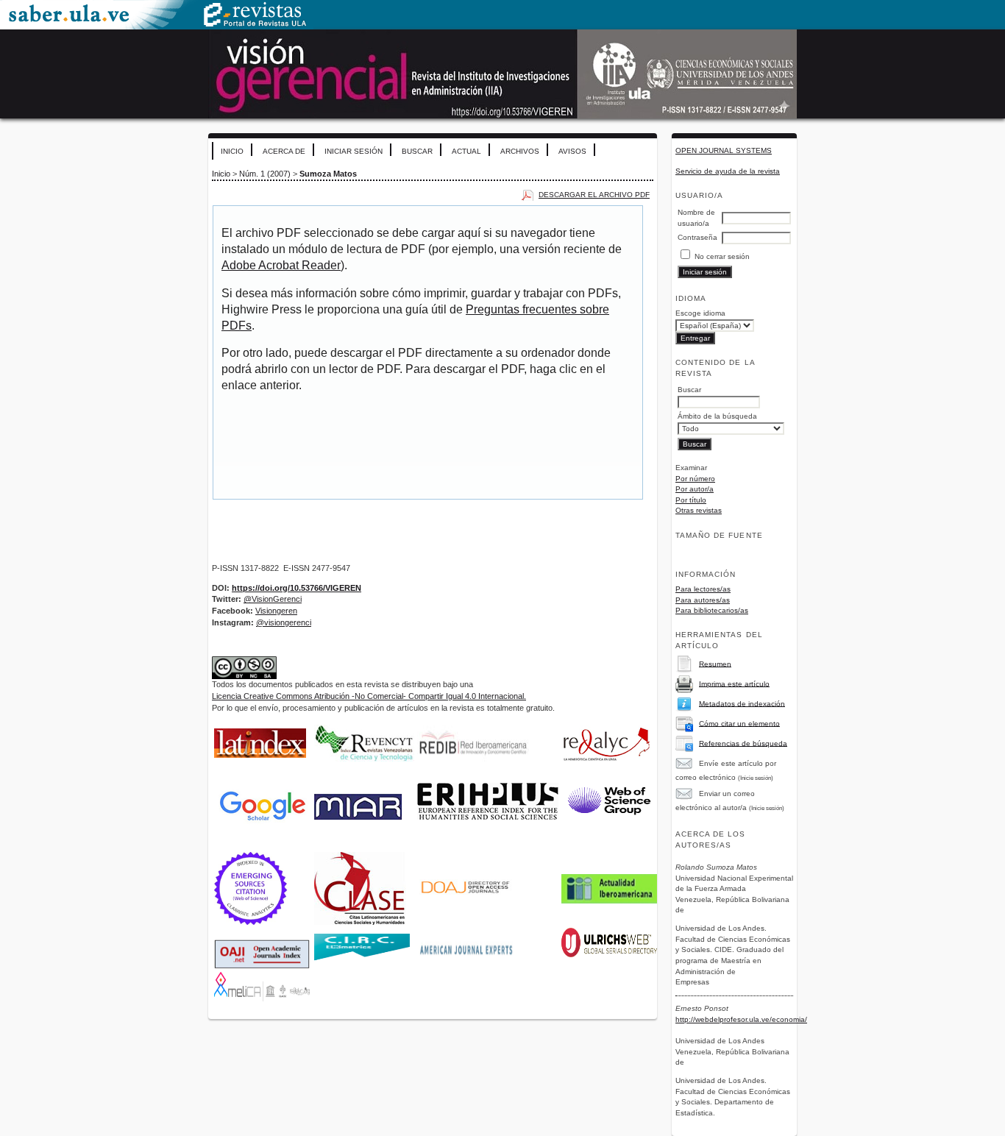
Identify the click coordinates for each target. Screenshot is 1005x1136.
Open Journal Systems (723, 150)
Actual (466, 151)
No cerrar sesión (722, 256)
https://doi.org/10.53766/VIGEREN (296, 587)
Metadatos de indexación (742, 703)
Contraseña (697, 237)
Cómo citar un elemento (739, 723)
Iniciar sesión (353, 151)
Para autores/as (702, 600)
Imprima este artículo (734, 683)
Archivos (519, 151)
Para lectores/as (703, 589)
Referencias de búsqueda (743, 743)
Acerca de (284, 151)
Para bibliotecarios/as (711, 610)
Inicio (232, 151)
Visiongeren (276, 610)
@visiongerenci (283, 622)
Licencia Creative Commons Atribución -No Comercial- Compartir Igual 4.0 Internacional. (369, 696)
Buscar (417, 151)
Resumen (715, 663)
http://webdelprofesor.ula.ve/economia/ (741, 1019)
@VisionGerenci (273, 598)
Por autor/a (694, 489)
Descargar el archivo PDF (594, 195)
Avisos (572, 151)
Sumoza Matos (328, 173)
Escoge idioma (700, 313)
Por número (695, 479)
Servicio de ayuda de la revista (727, 171)
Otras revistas (698, 510)
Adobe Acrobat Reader (281, 265)
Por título (690, 500)
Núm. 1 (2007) (265, 173)
